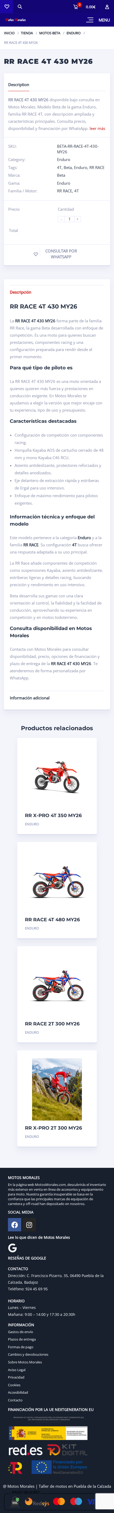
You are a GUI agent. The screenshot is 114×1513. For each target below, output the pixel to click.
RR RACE (96, 167)
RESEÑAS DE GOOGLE (27, 1258)
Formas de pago (20, 1347)
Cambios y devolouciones (28, 1354)
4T (59, 167)
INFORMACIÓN (21, 1324)
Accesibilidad (18, 1392)
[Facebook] (14, 1224)
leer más (97, 128)
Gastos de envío (20, 1331)
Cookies (14, 1385)
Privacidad (16, 1377)
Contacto (15, 1400)
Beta (68, 167)
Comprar (80, 824)
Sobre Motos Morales (25, 1362)
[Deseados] (6, 6)
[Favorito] (36, 254)
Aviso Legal (16, 1369)
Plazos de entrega (22, 1339)
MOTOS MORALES (24, 1177)
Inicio (9, 33)
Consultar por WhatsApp (61, 253)
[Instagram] (29, 1224)
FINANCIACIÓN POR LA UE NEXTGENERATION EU (51, 1409)
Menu (104, 20)
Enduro (74, 33)
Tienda (27, 33)
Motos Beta (49, 33)
